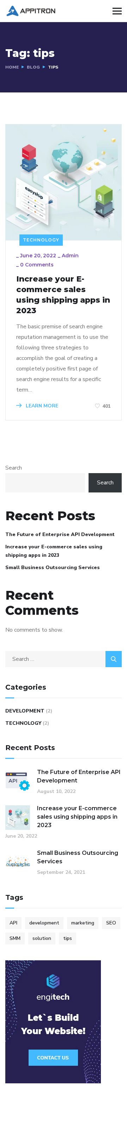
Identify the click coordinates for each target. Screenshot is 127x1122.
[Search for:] (63, 659)
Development (24, 711)
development (44, 923)
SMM (15, 938)
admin (70, 255)
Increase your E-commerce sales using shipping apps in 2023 (63, 294)
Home (12, 67)
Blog (33, 67)
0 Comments (37, 265)
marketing (82, 923)
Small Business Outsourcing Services (52, 567)
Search (13, 468)
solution (41, 938)
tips (67, 938)
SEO (111, 923)
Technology (41, 240)
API (13, 923)
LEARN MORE (41, 405)
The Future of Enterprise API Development (60, 534)
